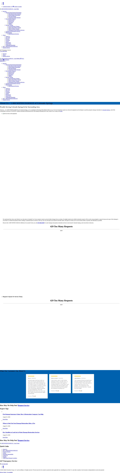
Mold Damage (9, 32)
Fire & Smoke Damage (11, 18)
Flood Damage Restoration (14, 15)
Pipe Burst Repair (12, 16)
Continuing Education (10, 45)
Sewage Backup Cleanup (13, 26)
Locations (8, 40)
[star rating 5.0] (37, 376)
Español (4, 456)
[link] (3, 3)
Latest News (8, 44)
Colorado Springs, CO (8, 6)
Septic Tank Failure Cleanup (14, 27)
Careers (7, 41)
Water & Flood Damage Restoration (13, 12)
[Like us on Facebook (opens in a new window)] (3, 466)
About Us (8, 36)
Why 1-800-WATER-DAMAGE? (10, 46)
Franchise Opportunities (8, 454)
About (4, 35)
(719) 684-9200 (3, 51)
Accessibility (10, 472)
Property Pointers (6, 451)
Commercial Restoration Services (13, 31)
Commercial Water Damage (14, 17)
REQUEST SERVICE (4, 60)
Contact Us (5, 455)
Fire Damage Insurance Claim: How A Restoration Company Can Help (23, 414)
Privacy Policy (3, 472)
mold (61, 111)
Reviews (7, 39)
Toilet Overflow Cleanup (13, 28)
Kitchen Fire (11, 21)
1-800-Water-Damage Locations (10, 458)
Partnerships (8, 42)
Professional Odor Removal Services (16, 30)
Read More (5, 419)
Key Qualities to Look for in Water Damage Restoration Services (21, 432)
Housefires (10, 22)
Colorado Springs (106, 110)
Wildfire (10, 23)
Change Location (18, 6)
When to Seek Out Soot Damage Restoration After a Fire (19, 423)
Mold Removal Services (13, 33)
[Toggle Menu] (5, 61)
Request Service (6, 47)
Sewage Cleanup (9, 25)
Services (4, 11)
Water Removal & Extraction (14, 13)
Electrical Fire (11, 20)
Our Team (8, 37)
